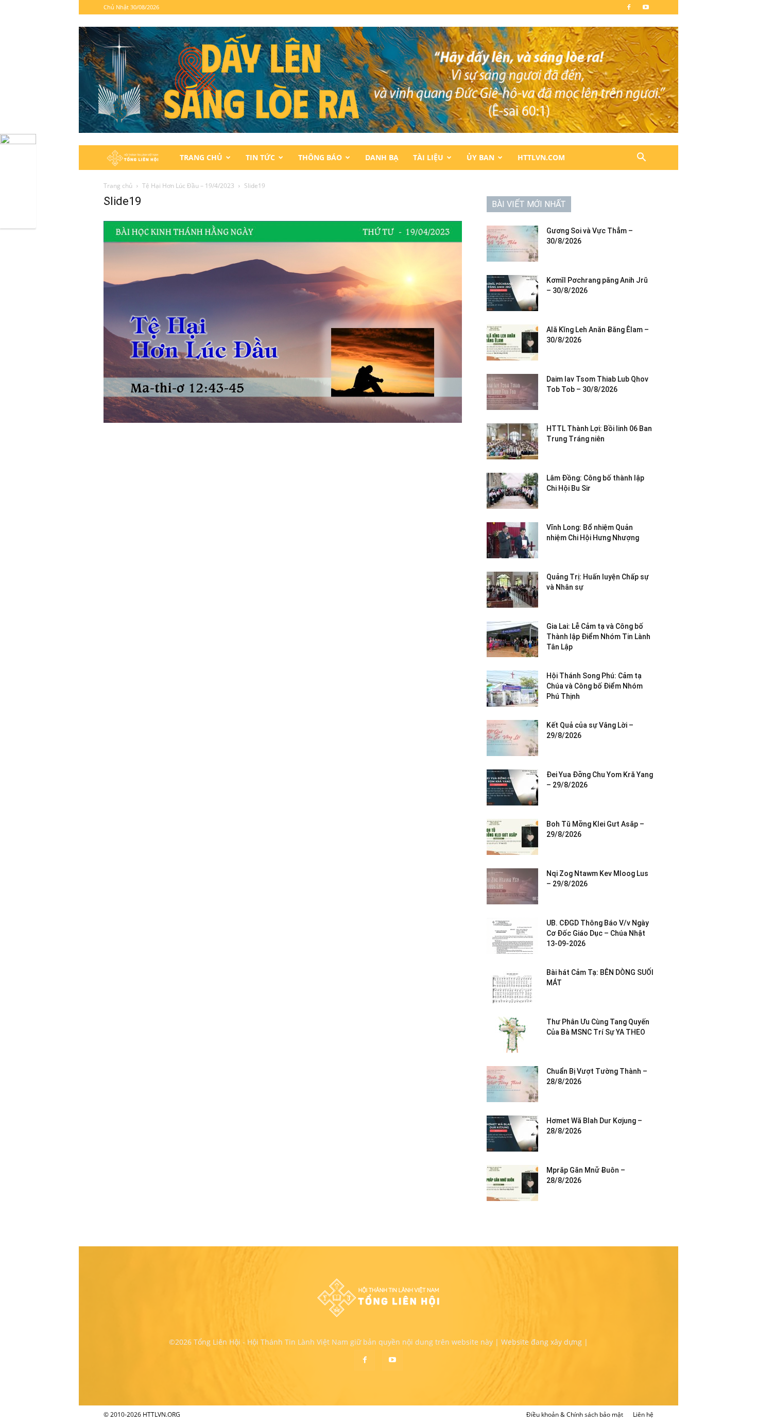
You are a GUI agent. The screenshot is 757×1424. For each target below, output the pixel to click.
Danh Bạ (382, 157)
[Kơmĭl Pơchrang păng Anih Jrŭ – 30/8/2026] (512, 293)
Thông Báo (320, 157)
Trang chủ (118, 185)
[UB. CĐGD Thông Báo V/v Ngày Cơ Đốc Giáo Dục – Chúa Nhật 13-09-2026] (512, 936)
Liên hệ (643, 1414)
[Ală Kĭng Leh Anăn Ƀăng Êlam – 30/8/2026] (512, 342)
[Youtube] (645, 7)
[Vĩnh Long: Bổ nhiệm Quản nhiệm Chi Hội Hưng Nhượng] (512, 540)
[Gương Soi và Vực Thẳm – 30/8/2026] (512, 244)
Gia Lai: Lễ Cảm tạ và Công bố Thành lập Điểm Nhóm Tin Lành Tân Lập (598, 636)
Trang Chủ (201, 157)
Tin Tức (260, 157)
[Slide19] (283, 420)
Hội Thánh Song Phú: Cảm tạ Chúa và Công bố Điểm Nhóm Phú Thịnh (594, 686)
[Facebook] (628, 7)
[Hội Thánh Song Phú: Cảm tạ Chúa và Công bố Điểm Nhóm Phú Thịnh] (512, 689)
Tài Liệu (428, 157)
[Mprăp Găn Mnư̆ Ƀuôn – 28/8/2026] (512, 1183)
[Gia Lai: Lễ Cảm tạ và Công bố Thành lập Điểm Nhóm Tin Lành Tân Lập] (512, 639)
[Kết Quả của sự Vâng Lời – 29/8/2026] (512, 738)
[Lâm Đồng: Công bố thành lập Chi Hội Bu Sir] (512, 491)
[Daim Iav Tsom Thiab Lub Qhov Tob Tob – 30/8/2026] (512, 392)
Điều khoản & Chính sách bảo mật (574, 1414)
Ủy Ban (480, 157)
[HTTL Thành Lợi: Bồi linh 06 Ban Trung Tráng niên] (512, 441)
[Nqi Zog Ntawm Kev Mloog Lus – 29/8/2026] (512, 886)
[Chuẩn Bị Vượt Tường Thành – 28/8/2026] (512, 1084)
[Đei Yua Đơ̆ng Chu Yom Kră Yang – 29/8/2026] (512, 787)
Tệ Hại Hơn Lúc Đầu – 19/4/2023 (188, 185)
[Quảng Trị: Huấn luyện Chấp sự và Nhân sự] (512, 590)
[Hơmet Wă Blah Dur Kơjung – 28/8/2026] (512, 1134)
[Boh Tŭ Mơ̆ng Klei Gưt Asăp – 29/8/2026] (512, 837)
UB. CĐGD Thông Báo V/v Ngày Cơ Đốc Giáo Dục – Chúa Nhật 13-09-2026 (597, 933)
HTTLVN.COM (541, 157)
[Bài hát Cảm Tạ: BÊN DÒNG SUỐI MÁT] (512, 985)
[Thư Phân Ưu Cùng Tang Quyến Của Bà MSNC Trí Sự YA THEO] (512, 1035)
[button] (641, 158)
